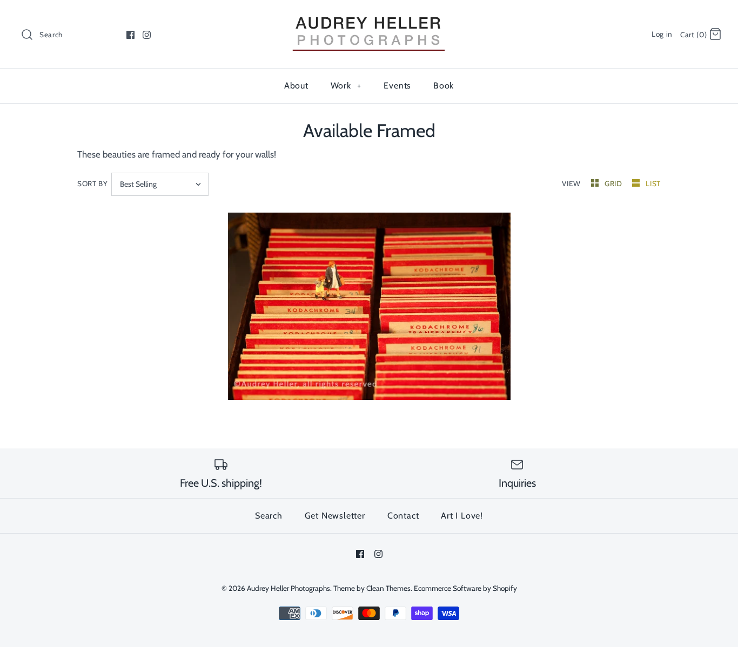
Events (397, 85)
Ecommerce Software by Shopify (465, 588)
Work (346, 85)
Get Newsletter (335, 515)
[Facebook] (130, 35)
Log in (662, 34)
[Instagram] (147, 35)
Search (269, 515)
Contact (403, 515)
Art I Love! (462, 515)
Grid (614, 183)
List (653, 183)
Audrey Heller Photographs (288, 588)
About (296, 85)
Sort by (92, 183)
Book (443, 85)
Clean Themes (388, 588)
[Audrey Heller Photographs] (369, 17)
